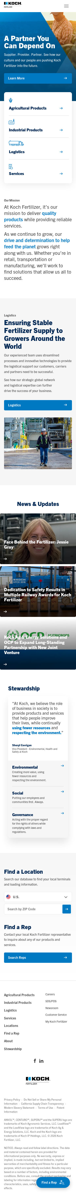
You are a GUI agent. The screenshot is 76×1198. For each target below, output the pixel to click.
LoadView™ (64, 1123)
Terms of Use (45, 1107)
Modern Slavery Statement (19, 1107)
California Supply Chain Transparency (42, 1103)
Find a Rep (49, 1182)
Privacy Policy (12, 1099)
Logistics (14, 405)
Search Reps (17, 957)
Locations (11, 1025)
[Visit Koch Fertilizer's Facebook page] (35, 1061)
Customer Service (56, 1014)
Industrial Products (17, 1002)
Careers (50, 994)
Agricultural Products (19, 995)
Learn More (16, 78)
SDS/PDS (51, 1001)
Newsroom (51, 1008)
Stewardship (13, 1049)
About (8, 1041)
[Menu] (66, 6)
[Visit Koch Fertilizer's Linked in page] (41, 1061)
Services (10, 1018)
